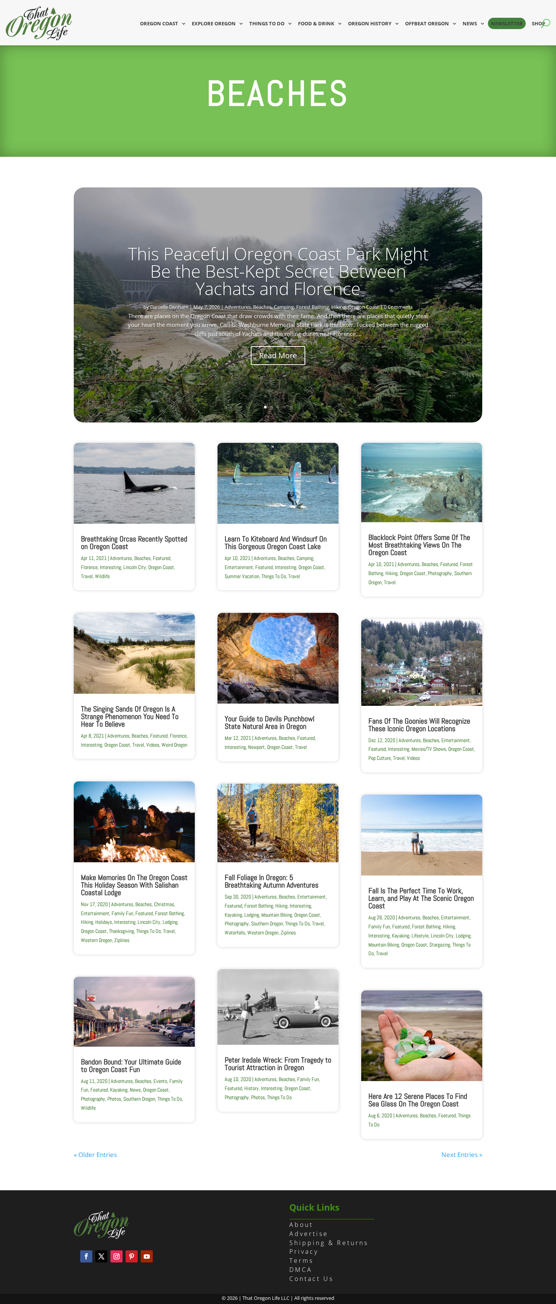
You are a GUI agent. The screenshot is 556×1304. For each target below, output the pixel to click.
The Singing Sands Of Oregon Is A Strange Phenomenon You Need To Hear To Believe (130, 716)
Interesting (110, 567)
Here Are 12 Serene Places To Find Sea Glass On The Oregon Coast (417, 1100)
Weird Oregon (174, 744)
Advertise (308, 1234)
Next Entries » (461, 1154)
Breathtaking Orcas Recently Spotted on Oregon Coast (134, 542)
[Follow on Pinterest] (132, 1256)
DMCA (300, 1269)
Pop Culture (379, 758)
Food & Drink (316, 23)
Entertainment (95, 913)
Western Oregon (96, 940)
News (470, 23)
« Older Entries (95, 1154)
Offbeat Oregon (427, 23)
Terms (301, 1260)
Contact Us (311, 1279)
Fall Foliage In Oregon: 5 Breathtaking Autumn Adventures (271, 881)
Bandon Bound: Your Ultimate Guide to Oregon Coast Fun (131, 1065)
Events (160, 1081)
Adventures (238, 306)
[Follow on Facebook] (86, 1256)
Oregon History (369, 23)
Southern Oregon (139, 1098)
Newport (256, 747)
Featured (161, 558)
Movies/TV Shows (429, 749)
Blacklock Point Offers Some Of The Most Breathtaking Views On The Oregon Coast (419, 544)
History (251, 1088)
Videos (152, 744)
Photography (93, 1098)
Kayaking (118, 1089)
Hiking (338, 306)
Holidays (103, 922)
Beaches (262, 306)
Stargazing (439, 944)
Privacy (303, 1251)
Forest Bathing (312, 306)
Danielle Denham (169, 306)
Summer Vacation (242, 576)
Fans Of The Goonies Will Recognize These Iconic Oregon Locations (419, 724)
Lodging (170, 922)
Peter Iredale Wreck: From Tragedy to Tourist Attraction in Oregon (278, 1063)
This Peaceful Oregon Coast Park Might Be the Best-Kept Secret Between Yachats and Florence (278, 271)
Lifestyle (420, 935)
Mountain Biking (276, 914)
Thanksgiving (121, 931)
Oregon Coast (159, 23)
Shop (538, 23)
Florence (89, 567)
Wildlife (102, 576)
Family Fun (122, 913)
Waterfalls (235, 932)
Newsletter (507, 23)
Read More (278, 355)
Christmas (164, 904)
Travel (87, 576)
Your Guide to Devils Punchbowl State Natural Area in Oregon (269, 722)
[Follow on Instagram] (116, 1256)
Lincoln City (134, 567)
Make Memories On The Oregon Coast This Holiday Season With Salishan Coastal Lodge (134, 884)
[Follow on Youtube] (147, 1256)
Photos (114, 1098)
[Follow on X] (101, 1256)
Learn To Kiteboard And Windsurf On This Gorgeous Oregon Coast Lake (276, 542)
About (301, 1224)
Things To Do (148, 931)
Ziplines (121, 940)
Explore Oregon (214, 23)
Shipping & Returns (328, 1243)
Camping (284, 306)
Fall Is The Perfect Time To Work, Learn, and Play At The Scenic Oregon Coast (421, 898)
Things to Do (266, 23)
